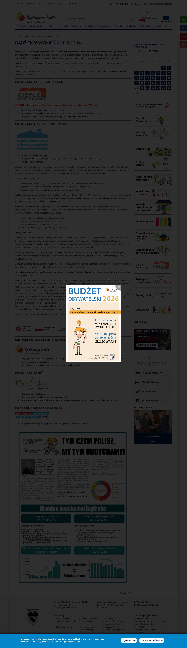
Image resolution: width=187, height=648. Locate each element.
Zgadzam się (129, 640)
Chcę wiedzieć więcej (152, 640)
